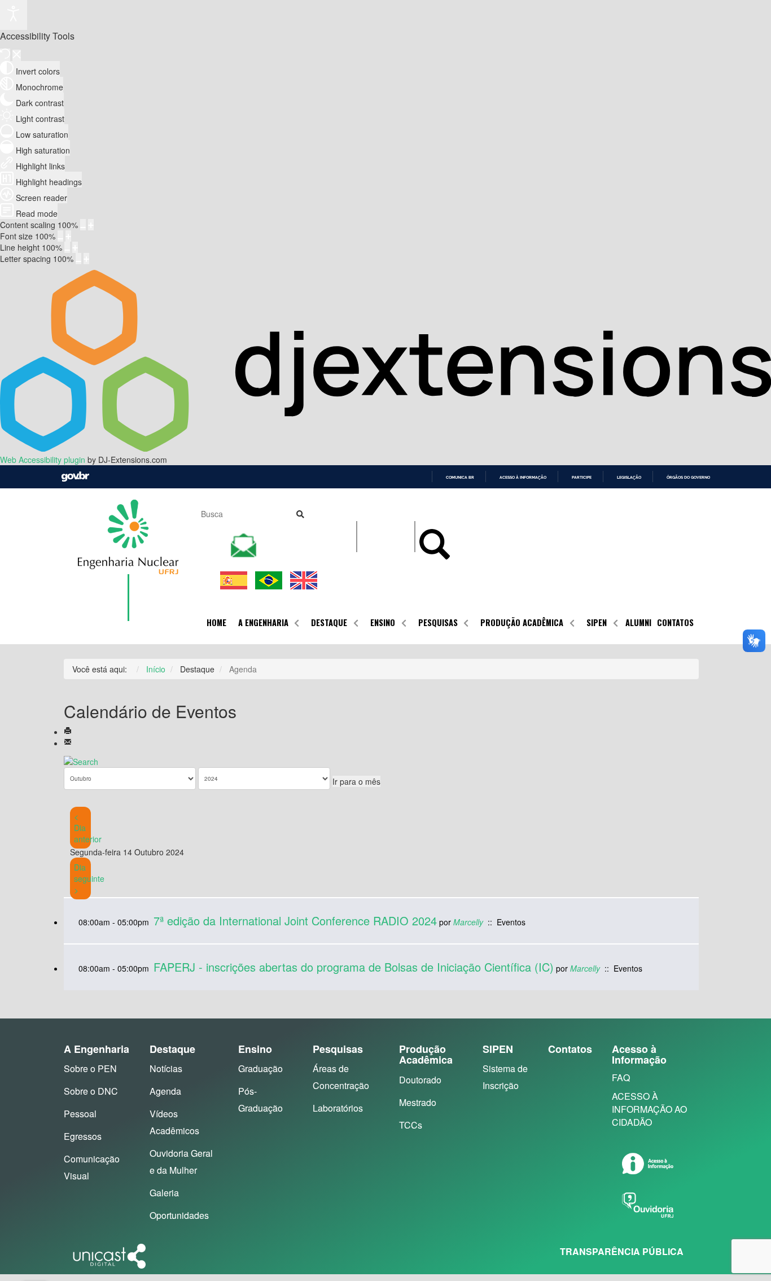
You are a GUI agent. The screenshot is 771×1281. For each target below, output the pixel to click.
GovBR (75, 476)
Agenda (165, 1091)
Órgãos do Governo (688, 477)
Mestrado (417, 1102)
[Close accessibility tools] (16, 55)
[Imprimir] (68, 731)
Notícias (166, 1068)
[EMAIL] (68, 743)
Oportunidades (179, 1215)
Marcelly (468, 922)
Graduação (260, 1068)
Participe (582, 477)
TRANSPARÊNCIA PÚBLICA (622, 1251)
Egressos (83, 1136)
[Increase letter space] (86, 258)
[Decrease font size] (60, 236)
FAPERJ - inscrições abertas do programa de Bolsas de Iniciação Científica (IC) (354, 967)
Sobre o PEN (90, 1068)
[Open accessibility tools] (13, 15)
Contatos (675, 622)
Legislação (629, 477)
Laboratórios (338, 1107)
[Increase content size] (91, 224)
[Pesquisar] (81, 760)
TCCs (410, 1124)
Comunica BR (460, 477)
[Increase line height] (75, 247)
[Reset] (5, 55)
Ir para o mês (356, 781)
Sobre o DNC (91, 1091)
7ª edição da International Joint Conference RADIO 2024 (295, 920)
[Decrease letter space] (78, 258)
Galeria (164, 1192)
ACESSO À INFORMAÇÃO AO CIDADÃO (649, 1109)
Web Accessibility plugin (42, 459)
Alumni (638, 622)
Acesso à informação (523, 477)
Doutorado (420, 1079)
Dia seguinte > (89, 878)
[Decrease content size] (83, 224)
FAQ (621, 1077)
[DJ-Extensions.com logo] (385, 448)
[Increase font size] (68, 236)
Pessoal (80, 1113)
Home (216, 622)
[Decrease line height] (67, 247)
